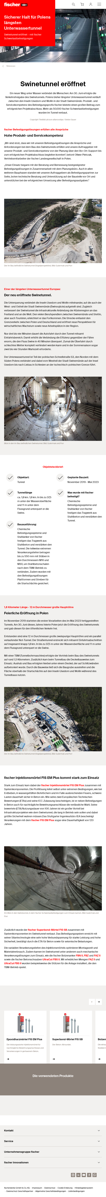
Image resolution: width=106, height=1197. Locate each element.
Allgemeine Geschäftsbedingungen (50, 1191)
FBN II (79, 955)
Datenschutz (49, 1188)
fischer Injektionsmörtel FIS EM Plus (62, 785)
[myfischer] (90, 4)
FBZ (86, 955)
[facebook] (89, 1175)
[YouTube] (84, 1175)
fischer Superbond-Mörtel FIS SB (47, 930)
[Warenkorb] (82, 4)
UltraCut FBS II (51, 959)
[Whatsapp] (94, 1175)
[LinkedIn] (78, 1175)
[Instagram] (73, 1175)
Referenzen (10, 66)
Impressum (37, 1188)
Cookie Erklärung (65, 1188)
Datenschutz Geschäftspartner (19, 1191)
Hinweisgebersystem (84, 1188)
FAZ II (97, 955)
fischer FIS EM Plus (43, 820)
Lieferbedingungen (76, 1191)
